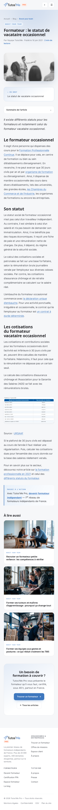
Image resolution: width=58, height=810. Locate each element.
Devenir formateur (12, 773)
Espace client (37, 751)
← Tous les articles (29, 705)
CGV (37, 803)
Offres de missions (39, 747)
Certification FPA (11, 777)
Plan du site (46, 803)
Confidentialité (27, 803)
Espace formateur (11, 782)
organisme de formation (39, 171)
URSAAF (18, 433)
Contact (34, 782)
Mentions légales (11, 803)
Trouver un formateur (29, 696)
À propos (35, 756)
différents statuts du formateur (21, 478)
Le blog (7, 786)
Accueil (7, 19)
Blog (14, 19)
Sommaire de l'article (16, 109)
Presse (34, 777)
